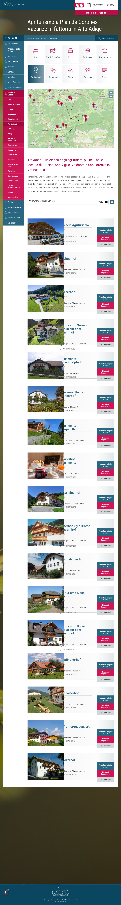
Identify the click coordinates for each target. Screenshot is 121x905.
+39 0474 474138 (69, 775)
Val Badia (11, 56)
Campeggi (12, 129)
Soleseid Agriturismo (74, 225)
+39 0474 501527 (69, 650)
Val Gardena (13, 44)
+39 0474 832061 (69, 444)
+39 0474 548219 (69, 674)
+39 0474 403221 (69, 349)
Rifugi (10, 134)
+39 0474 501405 (69, 241)
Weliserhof (67, 292)
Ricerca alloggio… (109, 38)
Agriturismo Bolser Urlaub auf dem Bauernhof (73, 629)
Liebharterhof (69, 693)
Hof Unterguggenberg (75, 726)
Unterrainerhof (70, 492)
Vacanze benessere (12, 139)
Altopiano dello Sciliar (14, 50)
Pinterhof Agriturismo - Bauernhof (75, 527)
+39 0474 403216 (69, 273)
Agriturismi (12, 124)
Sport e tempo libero (13, 165)
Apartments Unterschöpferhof (72, 360)
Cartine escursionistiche (14, 186)
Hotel (10, 100)
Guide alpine (12, 155)
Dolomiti (12, 38)
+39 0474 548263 (69, 410)
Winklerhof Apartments (68, 460)
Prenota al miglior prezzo (106, 231)
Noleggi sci (12, 150)
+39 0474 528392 (69, 377)
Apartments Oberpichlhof (69, 427)
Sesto (10, 202)
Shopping (11, 192)
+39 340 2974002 (69, 477)
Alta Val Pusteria (15, 87)
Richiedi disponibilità (105, 238)
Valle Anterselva (14, 207)
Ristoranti (11, 160)
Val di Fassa (13, 61)
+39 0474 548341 (69, 306)
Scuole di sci (12, 145)
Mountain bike (13, 197)
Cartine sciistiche (14, 181)
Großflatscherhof (72, 559)
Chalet (10, 109)
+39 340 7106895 (69, 507)
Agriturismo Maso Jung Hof (72, 594)
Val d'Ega (11, 77)
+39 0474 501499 (69, 613)
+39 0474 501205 (69, 546)
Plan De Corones (12, 93)
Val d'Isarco (12, 223)
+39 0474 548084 (69, 574)
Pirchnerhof (68, 258)
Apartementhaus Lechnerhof (71, 394)
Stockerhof (67, 760)
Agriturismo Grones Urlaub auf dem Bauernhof (73, 329)
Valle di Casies (14, 218)
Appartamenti (13, 119)
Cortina (11, 72)
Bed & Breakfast (14, 105)
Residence (12, 114)
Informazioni (105, 244)
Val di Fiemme (14, 82)
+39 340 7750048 (69, 708)
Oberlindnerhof (70, 659)
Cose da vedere (13, 176)
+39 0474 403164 (69, 741)
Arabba (11, 67)
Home (30, 38)
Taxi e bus (11, 171)
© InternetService (56, 900)
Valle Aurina (12, 212)
